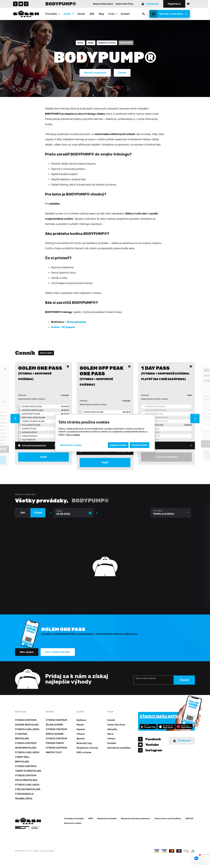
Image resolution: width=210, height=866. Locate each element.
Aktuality (112, 729)
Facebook (153, 739)
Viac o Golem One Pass (57, 652)
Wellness (81, 720)
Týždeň (38, 512)
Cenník (81, 13)
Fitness (81, 734)
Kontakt (125, 13)
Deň (22, 512)
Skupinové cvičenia (107, 43)
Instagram (153, 750)
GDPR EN (189, 819)
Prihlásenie (152, 3)
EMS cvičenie (84, 752)
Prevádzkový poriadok (74, 819)
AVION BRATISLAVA (154, 414)
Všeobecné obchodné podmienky (135, 819)
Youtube (152, 745)
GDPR (90, 819)
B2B (92, 13)
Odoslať (184, 680)
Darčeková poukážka (119, 747)
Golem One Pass (124, 3)
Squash (81, 729)
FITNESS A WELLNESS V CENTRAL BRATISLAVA (27, 734)
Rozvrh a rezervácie (95, 72)
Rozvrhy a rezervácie (171, 13)
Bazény (81, 738)
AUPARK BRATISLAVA (155, 406)
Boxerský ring (84, 743)
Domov (80, 43)
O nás (112, 13)
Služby (67, 13)
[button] (196, 858)
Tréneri (111, 738)
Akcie (110, 734)
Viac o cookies (73, 434)
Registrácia (174, 3)
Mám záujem (27, 652)
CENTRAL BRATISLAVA (155, 410)
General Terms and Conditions (168, 819)
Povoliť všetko (139, 445)
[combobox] (171, 512)
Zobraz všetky (46, 353)
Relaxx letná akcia (103, 3)
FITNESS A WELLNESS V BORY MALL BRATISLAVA (27, 757)
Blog (101, 13)
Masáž (80, 724)
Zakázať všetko (118, 445)
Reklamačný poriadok (107, 819)
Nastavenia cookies (72, 823)
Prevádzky (51, 13)
